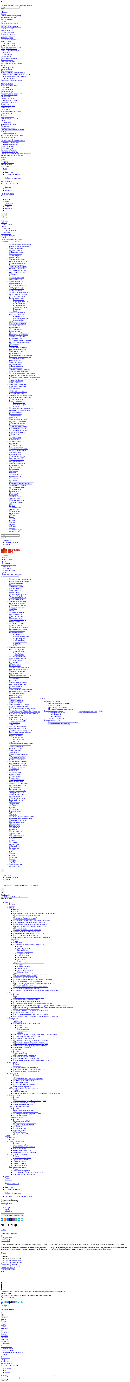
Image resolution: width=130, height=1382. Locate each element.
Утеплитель (17, 1066)
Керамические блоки (24, 966)
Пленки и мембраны (20, 1053)
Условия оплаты (6, 1347)
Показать (4, 1317)
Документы (5, 1341)
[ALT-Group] (5, 1241)
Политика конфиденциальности (12, 1352)
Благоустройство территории (23, 1110)
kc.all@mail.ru (7, 181)
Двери (15, 1099)
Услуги (11, 1139)
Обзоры (3, 1360)
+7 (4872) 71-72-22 (7, 163)
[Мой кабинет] (2, 873)
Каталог (12, 906)
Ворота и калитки (23, 1027)
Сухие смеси (17, 1077)
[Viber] (13, 1219)
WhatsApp (8, 190)
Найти (3, 1380)
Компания (4, 1328)
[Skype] (19, 1219)
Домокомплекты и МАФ (21, 1121)
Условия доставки (7, 1349)
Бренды (3, 1325)
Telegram (8, 187)
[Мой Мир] (7, 1219)
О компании (5, 1332)
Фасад (15, 996)
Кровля (15, 911)
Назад (13, 904)
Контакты (4, 1337)
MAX (7, 189)
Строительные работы (20, 1145)
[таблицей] (5, 1271)
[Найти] (2, 9)
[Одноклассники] (5, 1219)
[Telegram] (22, 1219)
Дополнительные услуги (21, 1171)
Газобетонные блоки (24, 948)
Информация (5, 1343)
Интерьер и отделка (20, 1091)
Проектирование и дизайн (22, 1158)
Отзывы (3, 1334)
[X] (10, 1219)
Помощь (4, 1354)
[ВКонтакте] (2, 1219)
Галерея (3, 1326)
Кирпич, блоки (18, 943)
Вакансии (4, 1336)
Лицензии (4, 1339)
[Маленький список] (1, 1273)
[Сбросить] (2, 1315)
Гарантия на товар (7, 1350)
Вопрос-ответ (5, 1358)
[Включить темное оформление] (3, 214)
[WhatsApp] (16, 1219)
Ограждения (17, 1022)
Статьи (3, 1321)
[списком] (3, 1271)
